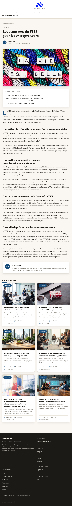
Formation (37, 12)
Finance (15, 12)
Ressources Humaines (10, 15)
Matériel (53, 12)
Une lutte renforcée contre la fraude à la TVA (20, 101)
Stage (4, 473)
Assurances (5, 483)
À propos (39, 270)
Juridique (5, 486)
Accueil (5, 23)
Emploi (45, 12)
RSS (38, 480)
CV (38, 445)
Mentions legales (42, 476)
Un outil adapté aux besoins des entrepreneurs (21, 103)
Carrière (39, 458)
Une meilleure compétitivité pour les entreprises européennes (25, 98)
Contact (39, 473)
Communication (25, 12)
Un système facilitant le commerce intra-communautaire (23, 95)
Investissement (6, 470)
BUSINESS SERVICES (8, 495)
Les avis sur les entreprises (23, 495)
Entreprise (6, 12)
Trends (4, 490)
